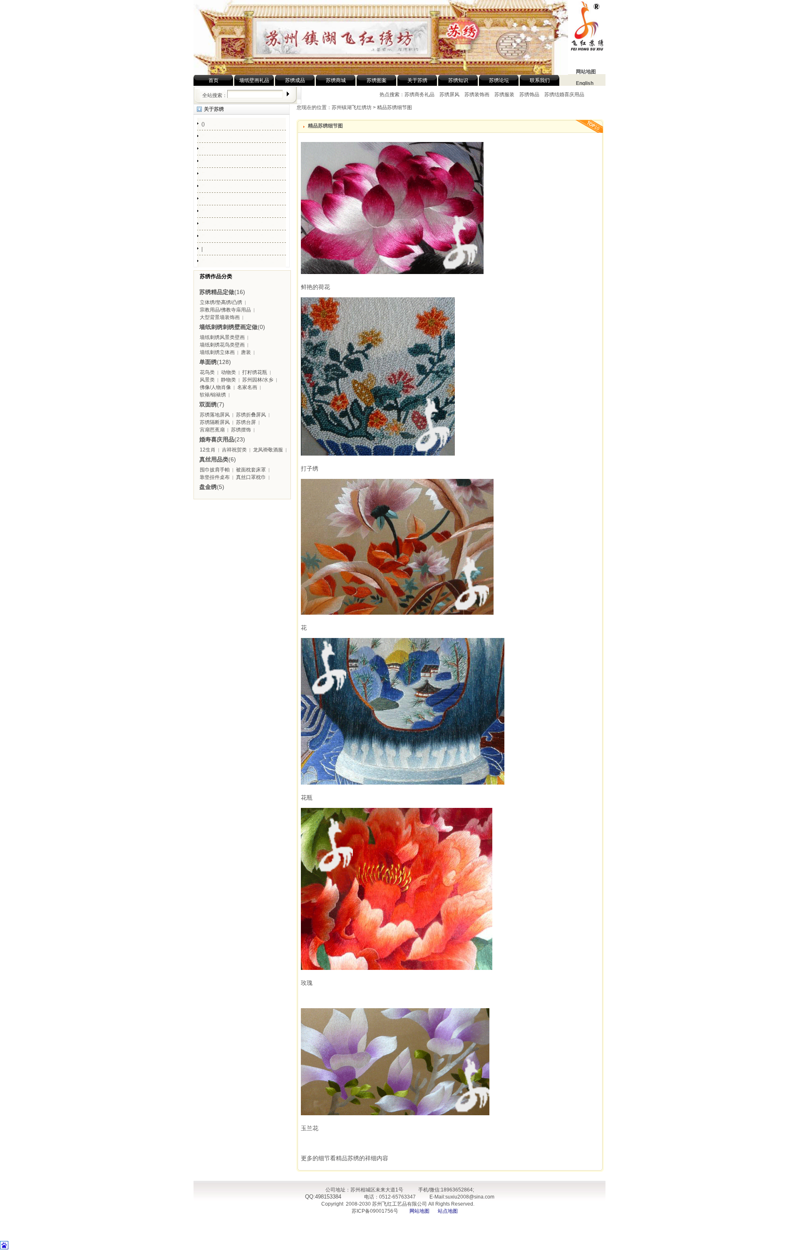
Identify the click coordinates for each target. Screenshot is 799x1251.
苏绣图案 (377, 80)
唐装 (246, 352)
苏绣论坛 (499, 80)
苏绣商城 (336, 80)
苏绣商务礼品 (420, 94)
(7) (211, 404)
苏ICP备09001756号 (374, 1211)
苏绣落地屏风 (215, 415)
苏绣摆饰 (241, 430)
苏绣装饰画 (476, 94)
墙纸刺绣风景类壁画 (222, 337)
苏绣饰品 (529, 94)
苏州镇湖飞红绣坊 (352, 107)
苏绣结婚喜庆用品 (564, 94)
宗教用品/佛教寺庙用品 (225, 310)
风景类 (207, 380)
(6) (217, 459)
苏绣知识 (458, 80)
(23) (222, 439)
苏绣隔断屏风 (215, 422)
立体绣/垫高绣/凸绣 (221, 302)
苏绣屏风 (449, 94)
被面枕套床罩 (251, 470)
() (203, 124)
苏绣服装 (504, 94)
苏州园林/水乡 (257, 380)
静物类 (228, 380)
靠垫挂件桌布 (215, 477)
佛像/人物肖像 (215, 387)
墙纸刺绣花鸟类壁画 (222, 345)
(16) (222, 292)
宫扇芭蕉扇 (212, 430)
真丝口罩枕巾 (251, 477)
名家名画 (247, 387)
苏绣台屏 (246, 422)
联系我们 (540, 80)
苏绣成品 (295, 80)
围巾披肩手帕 (215, 470)
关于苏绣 (417, 80)
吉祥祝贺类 (234, 450)
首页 (213, 80)
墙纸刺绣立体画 (217, 352)
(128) (215, 362)
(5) (211, 486)
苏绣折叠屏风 (251, 415)
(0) (232, 327)
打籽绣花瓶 (254, 372)
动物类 (228, 372)
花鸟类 (207, 372)
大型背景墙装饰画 (220, 317)
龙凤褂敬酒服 (268, 450)
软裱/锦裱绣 (213, 395)
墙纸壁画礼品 (254, 80)
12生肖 (208, 450)
